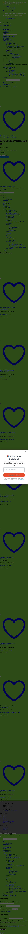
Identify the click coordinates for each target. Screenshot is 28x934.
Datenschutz (22, 479)
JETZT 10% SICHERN (14, 475)
